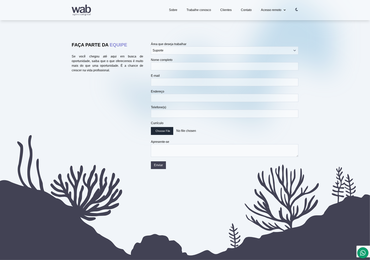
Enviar (158, 165)
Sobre (173, 10)
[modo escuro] (296, 9)
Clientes (226, 10)
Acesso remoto (271, 10)
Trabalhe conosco (199, 10)
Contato (246, 10)
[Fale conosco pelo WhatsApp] (363, 253)
